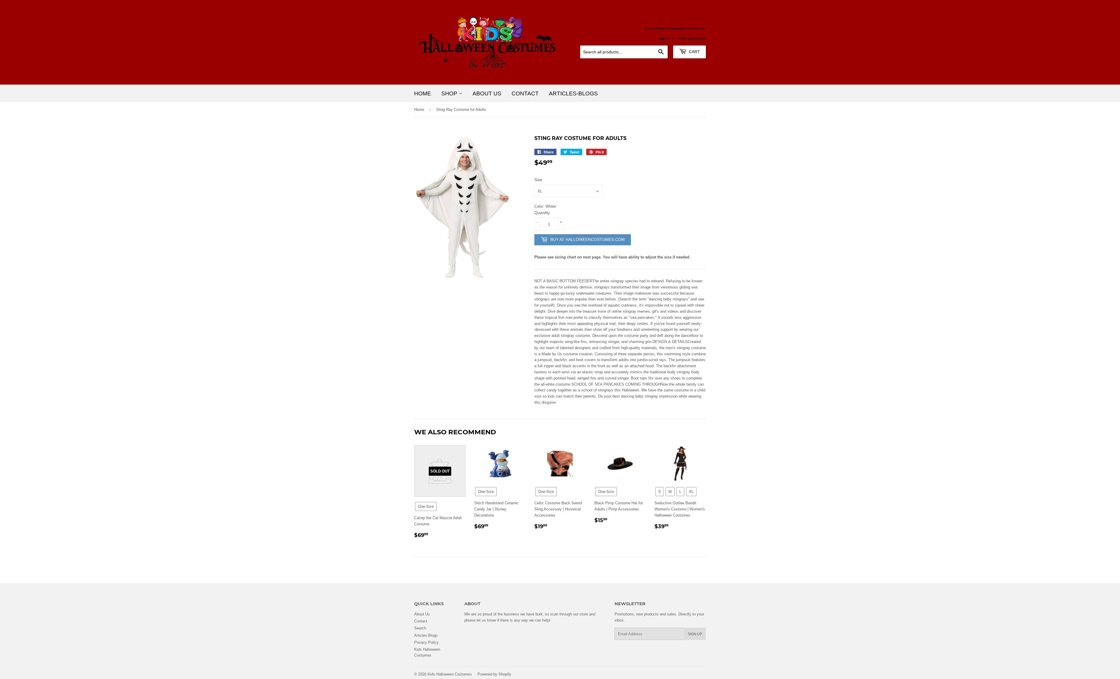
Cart (694, 51)
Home (422, 93)
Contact (525, 93)
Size (538, 179)
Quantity (542, 212)
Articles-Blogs (573, 93)
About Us (487, 93)
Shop (450, 93)
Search (420, 628)
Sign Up (695, 634)
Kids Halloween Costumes (450, 674)
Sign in (664, 38)
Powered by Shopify (494, 674)
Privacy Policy (426, 642)
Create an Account (691, 38)
